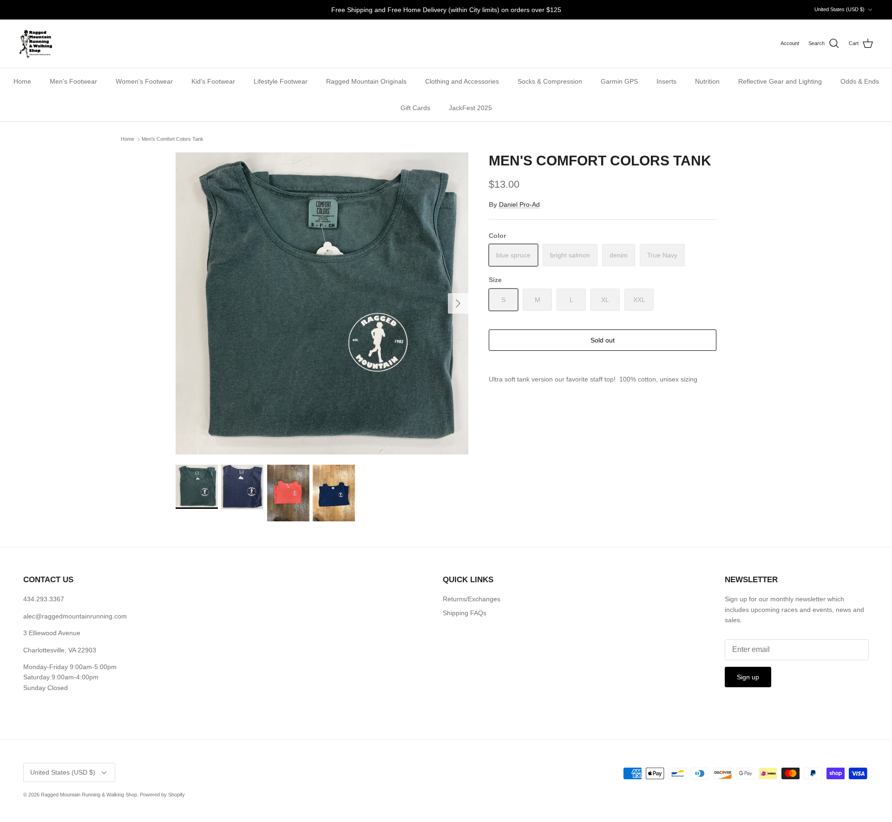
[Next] (458, 303)
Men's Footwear (73, 81)
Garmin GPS (619, 81)
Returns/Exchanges (471, 599)
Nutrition (707, 81)
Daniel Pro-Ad (519, 204)
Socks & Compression (550, 81)
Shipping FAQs (464, 613)
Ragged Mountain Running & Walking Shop (89, 794)
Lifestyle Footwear (281, 81)
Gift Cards (415, 108)
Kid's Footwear (213, 81)
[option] (322, 303)
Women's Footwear (144, 81)
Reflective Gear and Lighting (780, 81)
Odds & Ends (859, 81)
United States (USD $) (839, 9)
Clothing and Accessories (462, 81)
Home (22, 81)
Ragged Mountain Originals (366, 81)
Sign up (748, 677)
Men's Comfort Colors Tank (172, 139)
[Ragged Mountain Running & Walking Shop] (36, 44)
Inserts (666, 81)
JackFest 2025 (470, 108)
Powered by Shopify (162, 794)
